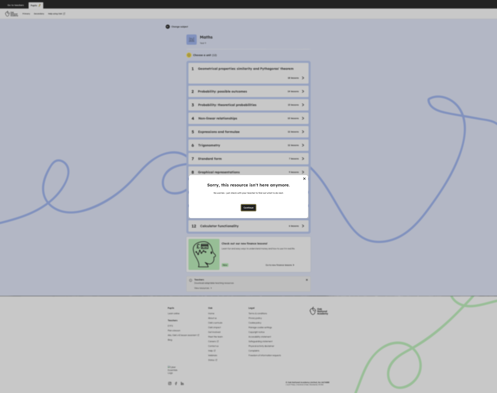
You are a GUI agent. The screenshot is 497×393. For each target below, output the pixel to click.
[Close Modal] (304, 179)
